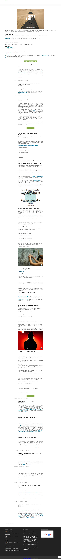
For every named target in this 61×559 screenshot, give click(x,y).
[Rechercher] (55, 1)
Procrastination (24, 402)
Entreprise (21, 85)
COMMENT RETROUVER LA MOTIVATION (25, 470)
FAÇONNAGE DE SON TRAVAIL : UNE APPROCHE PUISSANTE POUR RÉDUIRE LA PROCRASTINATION (30, 84)
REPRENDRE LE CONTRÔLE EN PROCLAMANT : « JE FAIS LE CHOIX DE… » (30, 505)
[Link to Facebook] (55, 557)
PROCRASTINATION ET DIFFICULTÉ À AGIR (26, 401)
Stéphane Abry (26, 80)
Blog (18, 85)
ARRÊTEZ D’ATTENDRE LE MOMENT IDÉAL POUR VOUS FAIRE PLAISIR (29, 486)
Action (19, 100)
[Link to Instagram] (52, 557)
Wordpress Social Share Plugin (27, 558)
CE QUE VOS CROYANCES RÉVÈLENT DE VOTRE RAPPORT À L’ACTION (28, 437)
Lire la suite (20, 77)
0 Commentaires (20, 80)
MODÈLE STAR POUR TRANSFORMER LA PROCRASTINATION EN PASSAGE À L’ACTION (29, 454)
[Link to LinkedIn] (53, 557)
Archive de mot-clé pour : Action (10, 4)
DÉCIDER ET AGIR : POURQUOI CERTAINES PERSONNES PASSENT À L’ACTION (30, 99)
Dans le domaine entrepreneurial (24, 240)
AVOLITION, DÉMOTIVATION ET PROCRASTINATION (27, 417)
